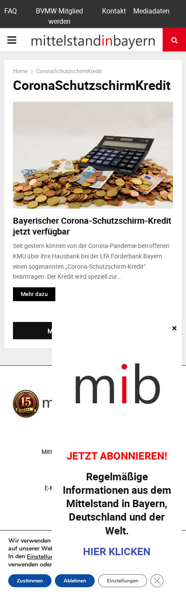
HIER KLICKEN (117, 551)
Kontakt (114, 11)
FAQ (10, 11)
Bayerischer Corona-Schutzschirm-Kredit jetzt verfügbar (92, 226)
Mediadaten (151, 11)
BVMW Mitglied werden (59, 16)
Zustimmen (30, 580)
